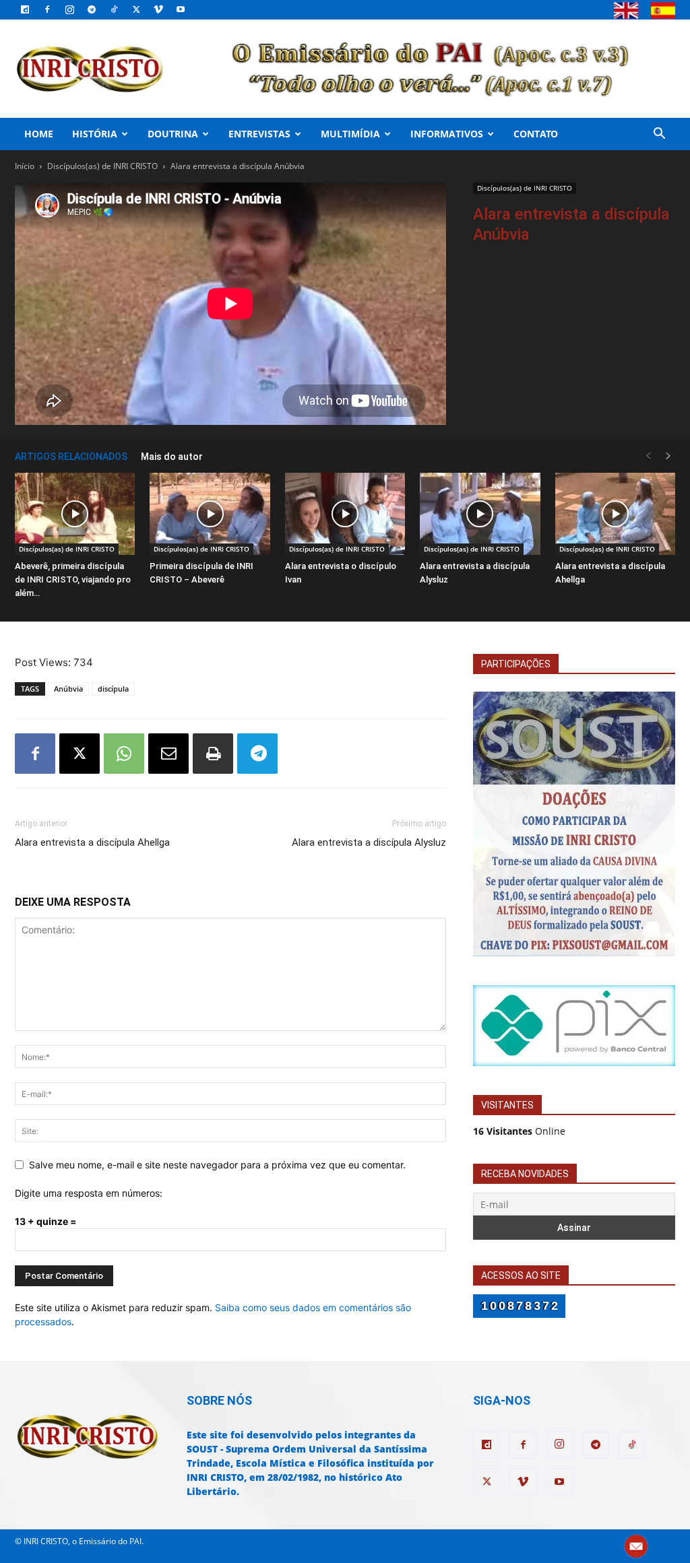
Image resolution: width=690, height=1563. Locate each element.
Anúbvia (68, 689)
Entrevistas (259, 133)
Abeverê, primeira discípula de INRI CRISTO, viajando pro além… (73, 579)
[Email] (168, 753)
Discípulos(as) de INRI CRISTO (102, 166)
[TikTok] (114, 9)
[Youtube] (180, 9)
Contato (535, 133)
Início (24, 166)
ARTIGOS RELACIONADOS (71, 456)
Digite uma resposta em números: (88, 1193)
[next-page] (668, 456)
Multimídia (350, 133)
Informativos (446, 133)
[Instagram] (69, 9)
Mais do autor (172, 456)
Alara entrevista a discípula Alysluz (369, 842)
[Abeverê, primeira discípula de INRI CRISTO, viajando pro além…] (75, 514)
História (94, 133)
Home (38, 133)
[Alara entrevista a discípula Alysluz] (480, 514)
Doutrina (173, 133)
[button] (659, 135)
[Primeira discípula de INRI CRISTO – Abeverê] (210, 514)
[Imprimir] (213, 753)
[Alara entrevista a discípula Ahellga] (615, 514)
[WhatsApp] (124, 753)
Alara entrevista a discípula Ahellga (92, 842)
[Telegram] (92, 9)
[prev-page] (648, 456)
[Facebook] (47, 9)
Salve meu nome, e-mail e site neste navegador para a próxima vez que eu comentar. (217, 1164)
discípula (113, 689)
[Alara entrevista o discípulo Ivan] (345, 514)
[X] (136, 9)
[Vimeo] (158, 9)
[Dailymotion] (25, 9)
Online (519, 1131)
